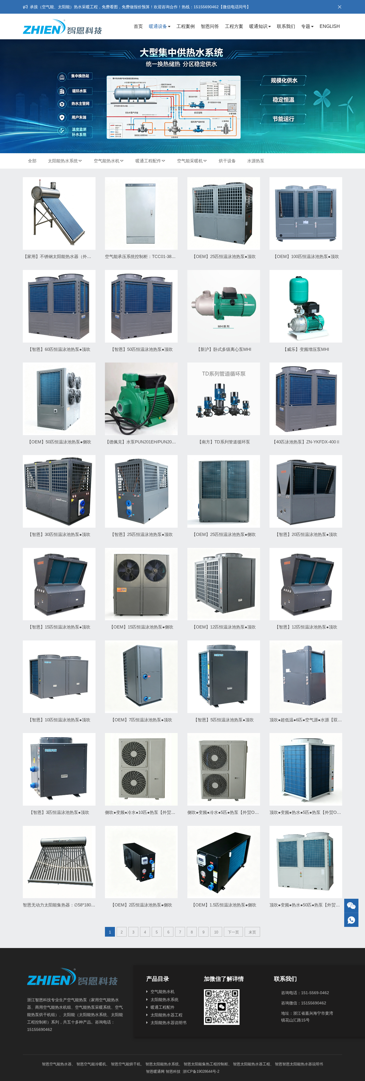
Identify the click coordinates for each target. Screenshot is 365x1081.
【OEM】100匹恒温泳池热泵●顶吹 (306, 256)
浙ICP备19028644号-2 (200, 1071)
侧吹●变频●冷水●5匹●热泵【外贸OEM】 (226, 812)
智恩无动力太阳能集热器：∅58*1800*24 (61, 904)
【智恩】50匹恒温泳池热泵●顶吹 (141, 349)
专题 (305, 26)
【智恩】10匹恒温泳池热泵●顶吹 (59, 719)
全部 (32, 160)
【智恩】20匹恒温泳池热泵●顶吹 (306, 534)
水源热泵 (255, 160)
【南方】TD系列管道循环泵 (223, 441)
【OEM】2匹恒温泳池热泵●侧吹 (141, 904)
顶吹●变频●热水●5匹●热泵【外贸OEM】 (308, 812)
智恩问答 (210, 26)
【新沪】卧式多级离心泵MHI (223, 349)
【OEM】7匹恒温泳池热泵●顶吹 (141, 719)
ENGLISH (330, 26)
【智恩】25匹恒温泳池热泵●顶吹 (141, 534)
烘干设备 (227, 160)
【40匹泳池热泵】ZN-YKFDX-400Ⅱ (306, 441)
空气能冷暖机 (95, 1064)
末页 (252, 932)
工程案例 (186, 26)
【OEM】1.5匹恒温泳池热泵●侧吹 (223, 904)
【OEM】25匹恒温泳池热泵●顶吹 (224, 256)
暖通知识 (258, 26)
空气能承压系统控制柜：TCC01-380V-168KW (148, 256)
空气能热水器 (60, 1064)
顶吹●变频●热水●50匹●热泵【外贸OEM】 (309, 904)
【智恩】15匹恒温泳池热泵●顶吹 (59, 627)
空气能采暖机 (190, 160)
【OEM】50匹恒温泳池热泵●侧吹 (59, 441)
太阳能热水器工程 (166, 1015)
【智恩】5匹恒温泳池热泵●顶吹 (223, 719)
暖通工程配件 (148, 160)
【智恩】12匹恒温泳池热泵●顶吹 (306, 627)
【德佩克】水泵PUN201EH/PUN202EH (142, 441)
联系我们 (286, 26)
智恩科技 (173, 1071)
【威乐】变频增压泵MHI (306, 349)
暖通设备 (158, 26)
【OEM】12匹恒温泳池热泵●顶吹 (224, 627)
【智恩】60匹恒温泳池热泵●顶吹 (59, 349)
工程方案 (234, 26)
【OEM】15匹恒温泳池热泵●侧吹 (141, 627)
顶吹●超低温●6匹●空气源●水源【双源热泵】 (312, 719)
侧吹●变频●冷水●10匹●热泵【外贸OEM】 (145, 812)
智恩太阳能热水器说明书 (302, 1064)
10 (216, 932)
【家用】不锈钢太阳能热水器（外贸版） (61, 256)
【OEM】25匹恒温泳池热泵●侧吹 (224, 534)
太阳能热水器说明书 (168, 1022)
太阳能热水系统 (63, 160)
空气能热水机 (106, 160)
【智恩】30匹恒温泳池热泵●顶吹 (59, 534)
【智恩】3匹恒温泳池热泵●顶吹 (59, 812)
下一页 (233, 932)
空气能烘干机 (129, 1064)
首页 (138, 26)
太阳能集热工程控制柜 (209, 1064)
